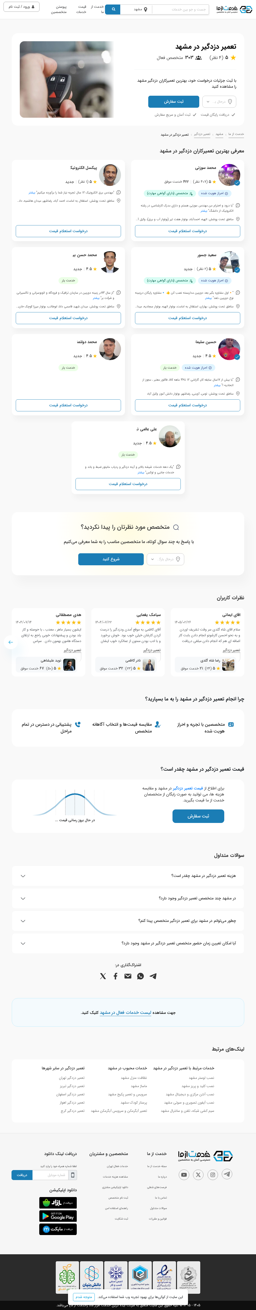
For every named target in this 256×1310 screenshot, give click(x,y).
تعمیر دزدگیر (202, 134)
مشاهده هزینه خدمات (115, 1177)
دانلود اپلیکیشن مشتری (115, 1187)
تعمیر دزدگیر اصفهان (70, 1094)
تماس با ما (161, 1198)
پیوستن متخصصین (58, 9)
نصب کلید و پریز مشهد (198, 1086)
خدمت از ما (97, 9)
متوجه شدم (84, 1297)
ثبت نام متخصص (118, 1198)
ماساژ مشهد (139, 1086)
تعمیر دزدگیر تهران (71, 1078)
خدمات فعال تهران (117, 1166)
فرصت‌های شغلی (157, 1187)
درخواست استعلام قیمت (187, 231)
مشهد (219, 134)
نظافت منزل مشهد (134, 1078)
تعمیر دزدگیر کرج (72, 1111)
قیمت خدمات (81, 9)
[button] (11, 642)
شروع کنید (111, 559)
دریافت (22, 1175)
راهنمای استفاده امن (116, 1208)
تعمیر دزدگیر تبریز (72, 1086)
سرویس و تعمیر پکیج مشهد (127, 1094)
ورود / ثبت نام (19, 6)
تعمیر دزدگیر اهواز (72, 1102)
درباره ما (162, 1177)
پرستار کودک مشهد (133, 1102)
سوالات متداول (158, 1208)
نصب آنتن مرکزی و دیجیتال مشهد (190, 1094)
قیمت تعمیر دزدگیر (188, 788)
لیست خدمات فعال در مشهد (125, 1013)
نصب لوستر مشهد (201, 1078)
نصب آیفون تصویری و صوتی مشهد (189, 1102)
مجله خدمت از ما (157, 1166)
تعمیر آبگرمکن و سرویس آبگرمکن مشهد (119, 1111)
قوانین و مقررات (158, 1219)
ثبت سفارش (174, 101)
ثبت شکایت (121, 1219)
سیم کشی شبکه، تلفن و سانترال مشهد (187, 1111)
